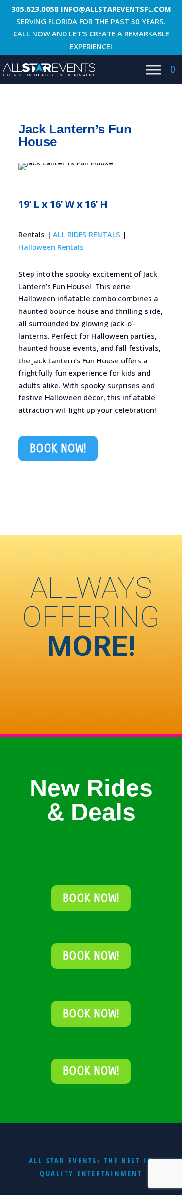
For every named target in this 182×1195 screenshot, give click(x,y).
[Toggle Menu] (153, 69)
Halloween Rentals (50, 247)
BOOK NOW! (58, 448)
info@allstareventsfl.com (116, 9)
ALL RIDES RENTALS (86, 234)
